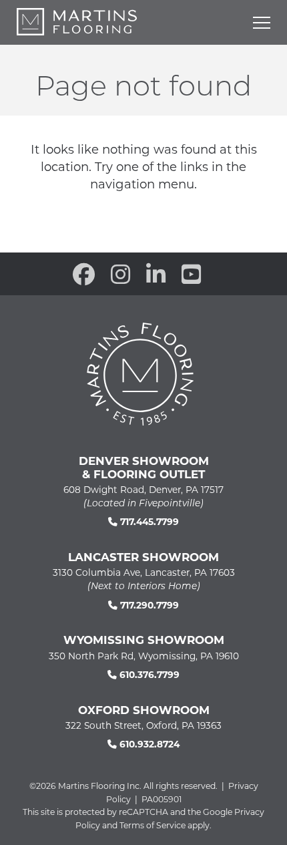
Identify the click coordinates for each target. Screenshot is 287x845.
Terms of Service (152, 825)
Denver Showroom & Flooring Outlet (144, 467)
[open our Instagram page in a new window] (120, 274)
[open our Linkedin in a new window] (156, 274)
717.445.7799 (148, 521)
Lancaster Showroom (143, 556)
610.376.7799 (148, 674)
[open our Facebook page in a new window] (84, 274)
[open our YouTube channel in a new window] (191, 274)
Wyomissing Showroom (143, 639)
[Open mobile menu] (261, 23)
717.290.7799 (148, 605)
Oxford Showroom (144, 709)
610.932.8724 (148, 743)
